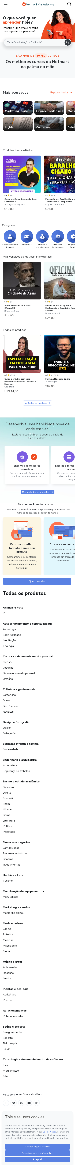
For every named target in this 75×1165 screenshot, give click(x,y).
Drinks (6, 700)
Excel (6, 1065)
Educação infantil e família (21, 744)
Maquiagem (10, 946)
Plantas (7, 1000)
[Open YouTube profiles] (29, 1103)
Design (7, 728)
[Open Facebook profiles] (5, 1103)
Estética (8, 934)
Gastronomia (10, 706)
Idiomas (7, 809)
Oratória (8, 679)
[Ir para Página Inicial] (38, 4)
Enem (6, 804)
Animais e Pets (13, 608)
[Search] (68, 42)
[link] (18, 108)
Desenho (8, 973)
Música (7, 978)
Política (7, 826)
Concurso (8, 787)
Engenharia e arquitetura (20, 760)
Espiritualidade (12, 635)
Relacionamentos (15, 1011)
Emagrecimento (12, 1032)
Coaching (8, 668)
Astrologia (9, 629)
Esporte (8, 1038)
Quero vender (37, 581)
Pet (5, 613)
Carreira (7, 662)
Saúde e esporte (14, 1027)
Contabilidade (11, 848)
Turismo (8, 881)
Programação (11, 1071)
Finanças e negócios (16, 842)
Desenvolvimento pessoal (19, 673)
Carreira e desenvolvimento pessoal (28, 656)
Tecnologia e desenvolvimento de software (33, 1059)
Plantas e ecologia (15, 989)
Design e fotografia (16, 722)
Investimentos (11, 865)
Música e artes (12, 962)
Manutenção (10, 897)
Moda (6, 951)
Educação (8, 798)
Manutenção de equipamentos (23, 891)
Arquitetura (10, 765)
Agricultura (9, 995)
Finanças (8, 859)
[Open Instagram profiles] (36, 1103)
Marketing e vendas (16, 907)
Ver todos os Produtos (36, 403)
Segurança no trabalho (16, 771)
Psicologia (9, 832)
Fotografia (9, 733)
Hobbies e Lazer (14, 875)
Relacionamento (13, 1016)
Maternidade (10, 749)
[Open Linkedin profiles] (21, 1103)
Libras (6, 815)
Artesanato (10, 967)
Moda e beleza (13, 923)
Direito (7, 793)
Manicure (8, 940)
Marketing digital (13, 913)
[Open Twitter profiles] (13, 1103)
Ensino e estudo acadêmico (21, 781)
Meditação (9, 640)
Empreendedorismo (15, 853)
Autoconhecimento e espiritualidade (27, 624)
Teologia (8, 646)
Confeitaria (9, 695)
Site (5, 1076)
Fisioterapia (10, 1043)
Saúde (6, 1049)
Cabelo (7, 929)
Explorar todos (59, 92)
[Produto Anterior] (3, 174)
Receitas (8, 712)
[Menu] (5, 4)
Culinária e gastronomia (19, 689)
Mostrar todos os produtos (36, 492)
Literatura (9, 821)
